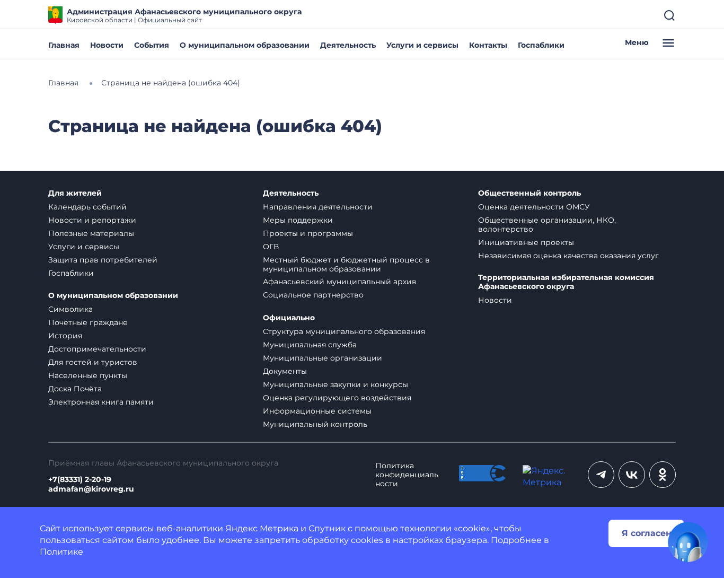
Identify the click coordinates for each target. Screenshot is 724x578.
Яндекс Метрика (261, 528)
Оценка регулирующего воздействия (337, 397)
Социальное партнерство (313, 295)
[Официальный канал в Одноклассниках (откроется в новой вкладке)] (662, 474)
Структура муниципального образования (344, 331)
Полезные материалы (91, 233)
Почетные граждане (88, 322)
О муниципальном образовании (245, 45)
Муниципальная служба (310, 344)
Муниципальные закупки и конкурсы (335, 384)
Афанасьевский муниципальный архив (340, 281)
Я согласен (647, 533)
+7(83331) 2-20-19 (79, 479)
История (65, 335)
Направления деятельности (318, 207)
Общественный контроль (529, 193)
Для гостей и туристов (92, 362)
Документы (285, 371)
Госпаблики (541, 45)
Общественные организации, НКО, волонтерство (547, 224)
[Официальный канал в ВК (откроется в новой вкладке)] (632, 474)
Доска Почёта (75, 388)
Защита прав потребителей (102, 260)
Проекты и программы (308, 233)
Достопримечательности (97, 349)
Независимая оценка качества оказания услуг (568, 255)
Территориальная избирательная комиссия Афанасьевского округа (566, 282)
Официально (289, 317)
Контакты (488, 45)
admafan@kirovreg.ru (91, 489)
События (151, 45)
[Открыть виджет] (688, 542)
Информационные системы (317, 411)
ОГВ (271, 246)
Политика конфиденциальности (406, 474)
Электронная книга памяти (101, 402)
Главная (64, 45)
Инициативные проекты (526, 242)
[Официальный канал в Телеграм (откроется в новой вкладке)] (601, 474)
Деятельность (348, 45)
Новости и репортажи (92, 220)
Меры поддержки (298, 220)
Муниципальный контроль (315, 424)
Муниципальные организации (322, 358)
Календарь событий (87, 207)
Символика (70, 309)
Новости (106, 45)
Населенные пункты (87, 375)
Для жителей (75, 193)
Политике (61, 552)
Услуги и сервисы (422, 45)
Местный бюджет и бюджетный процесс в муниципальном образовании (346, 264)
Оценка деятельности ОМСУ (534, 207)
